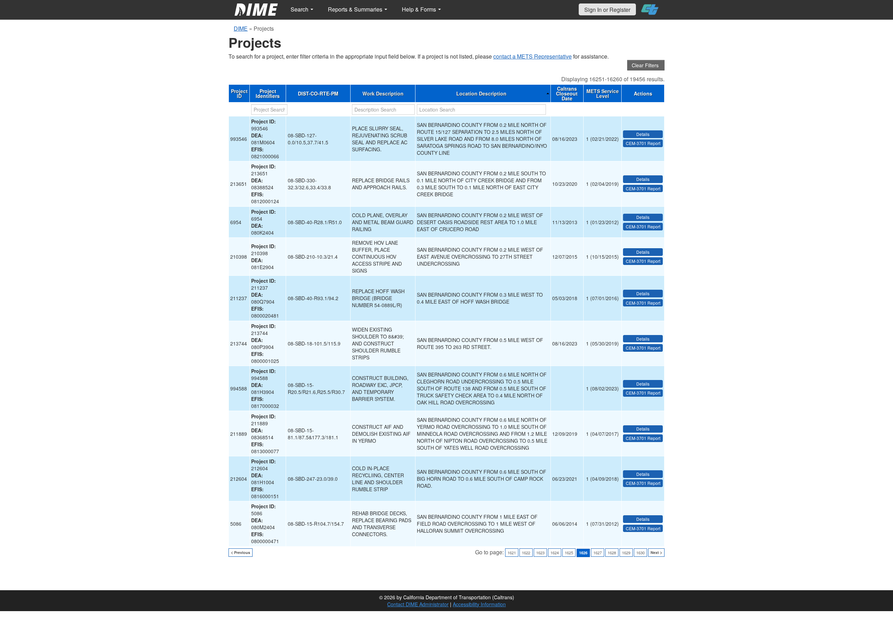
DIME (241, 28)
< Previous (240, 552)
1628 (612, 552)
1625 (569, 552)
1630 (640, 552)
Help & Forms (419, 9)
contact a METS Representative (532, 56)
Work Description (383, 93)
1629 (626, 552)
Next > (656, 552)
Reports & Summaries (356, 9)
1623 (540, 552)
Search (300, 9)
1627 (597, 552)
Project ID (239, 93)
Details (643, 134)
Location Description (481, 93)
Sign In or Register (607, 10)
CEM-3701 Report (643, 143)
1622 (526, 552)
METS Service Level (602, 93)
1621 (512, 552)
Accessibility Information (479, 604)
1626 (583, 552)
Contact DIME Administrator (418, 604)
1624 (554, 552)
